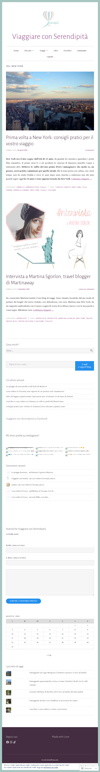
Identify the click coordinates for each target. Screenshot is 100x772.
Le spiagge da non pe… (20, 472)
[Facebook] (7, 742)
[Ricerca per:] (50, 350)
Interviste (22, 318)
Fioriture (67, 51)
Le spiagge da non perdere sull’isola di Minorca (26, 386)
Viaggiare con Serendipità (50, 36)
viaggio (49, 321)
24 (12, 642)
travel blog (11, 321)
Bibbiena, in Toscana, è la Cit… (43, 491)
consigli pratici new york (68, 187)
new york (34, 190)
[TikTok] (14, 742)
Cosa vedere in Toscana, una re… (44, 479)
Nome (15, 545)
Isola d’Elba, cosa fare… (40, 497)
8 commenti (89, 150)
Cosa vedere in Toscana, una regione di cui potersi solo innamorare (35, 391)
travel (89, 318)
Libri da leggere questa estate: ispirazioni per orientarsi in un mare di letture (39, 396)
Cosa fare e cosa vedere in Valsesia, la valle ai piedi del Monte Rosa (34, 401)
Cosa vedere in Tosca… (20, 491)
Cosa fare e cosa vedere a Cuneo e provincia (48, 709)
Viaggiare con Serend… (20, 479)
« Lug (49, 655)
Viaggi (42, 51)
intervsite (52, 318)
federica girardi (21, 190)
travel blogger (25, 321)
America (21, 187)
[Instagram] (11, 742)
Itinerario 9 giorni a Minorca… (42, 472)
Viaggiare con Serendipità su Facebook (26, 418)
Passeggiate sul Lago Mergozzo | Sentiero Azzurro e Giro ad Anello (58, 673)
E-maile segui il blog (84, 365)
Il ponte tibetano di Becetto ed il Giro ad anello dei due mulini (56, 692)
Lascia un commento (86, 289)
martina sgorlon (66, 318)
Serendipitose (32, 187)
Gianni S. (14, 485)
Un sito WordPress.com (49, 760)
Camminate (81, 51)
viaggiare (39, 321)
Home (16, 51)
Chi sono (27, 51)
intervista (41, 318)
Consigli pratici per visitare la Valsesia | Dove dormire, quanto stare (35, 406)
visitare (52, 190)
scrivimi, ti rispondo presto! (23, 601)
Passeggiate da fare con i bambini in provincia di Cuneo (53, 700)
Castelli (50, 57)
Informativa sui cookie (51, 767)
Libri (56, 51)
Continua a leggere (81, 179)
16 (88, 634)
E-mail (16, 558)
